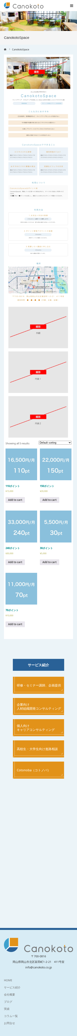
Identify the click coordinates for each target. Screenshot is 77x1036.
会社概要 (9, 994)
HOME (8, 980)
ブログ (8, 1001)
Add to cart (15, 500)
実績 (6, 1009)
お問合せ (9, 1023)
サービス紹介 (12, 987)
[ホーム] (5, 49)
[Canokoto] (23, 6)
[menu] (71, 5)
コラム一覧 (11, 1016)
